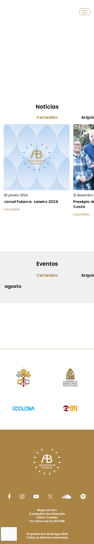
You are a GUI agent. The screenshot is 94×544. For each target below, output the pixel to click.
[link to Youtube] (36, 496)
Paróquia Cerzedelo (35, 11)
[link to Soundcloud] (66, 496)
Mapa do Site (47, 510)
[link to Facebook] (9, 496)
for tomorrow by (47, 521)
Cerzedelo (47, 117)
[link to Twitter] (50, 496)
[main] (47, 165)
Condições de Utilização (47, 514)
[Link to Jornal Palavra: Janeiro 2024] (37, 181)
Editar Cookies (47, 517)
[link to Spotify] (83, 496)
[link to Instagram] (22, 496)
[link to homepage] (11, 11)
